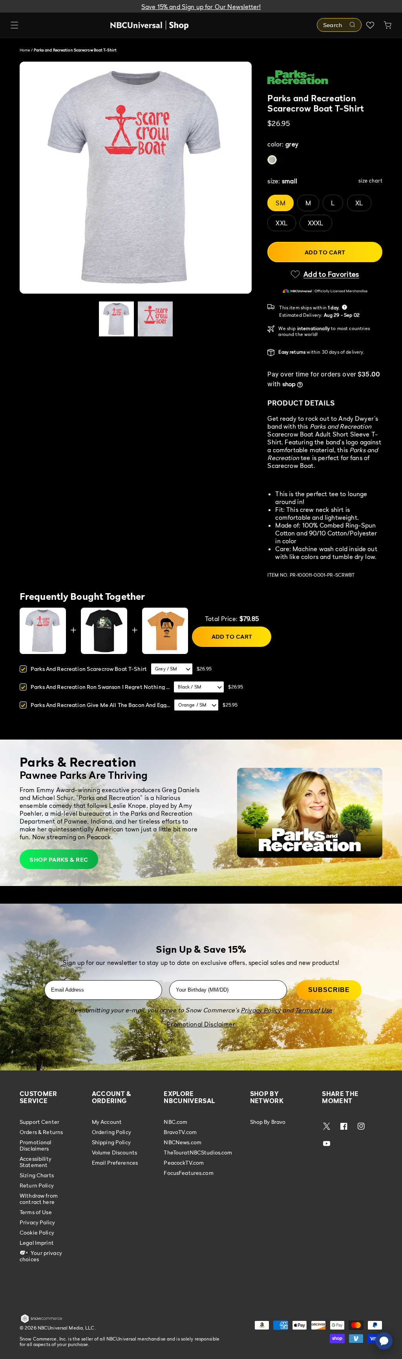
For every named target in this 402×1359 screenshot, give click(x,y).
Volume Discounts (114, 1152)
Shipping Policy (111, 1142)
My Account (107, 1122)
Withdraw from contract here (39, 1198)
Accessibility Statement (35, 1161)
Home (25, 49)
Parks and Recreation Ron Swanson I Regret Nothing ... (100, 686)
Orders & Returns (41, 1132)
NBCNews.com (182, 1142)
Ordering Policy (111, 1132)
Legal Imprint (37, 1242)
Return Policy (37, 1185)
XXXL (316, 223)
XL (359, 203)
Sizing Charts (37, 1175)
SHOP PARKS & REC (58, 859)
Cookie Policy (37, 1232)
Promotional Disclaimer (201, 1024)
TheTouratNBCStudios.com (198, 1152)
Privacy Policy (37, 1222)
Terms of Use (36, 1212)
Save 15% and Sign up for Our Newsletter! (201, 7)
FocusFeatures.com (188, 1172)
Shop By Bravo (268, 1122)
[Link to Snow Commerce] (42, 1321)
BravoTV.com (180, 1132)
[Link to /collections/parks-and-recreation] (324, 77)
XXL (281, 223)
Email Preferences (115, 1162)
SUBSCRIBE (329, 989)
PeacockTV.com (184, 1162)
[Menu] (14, 25)
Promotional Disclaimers (35, 1145)
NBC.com (175, 1122)
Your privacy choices (41, 1255)
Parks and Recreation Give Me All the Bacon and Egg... (100, 704)
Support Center (39, 1122)
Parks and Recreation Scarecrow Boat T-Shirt (89, 668)
